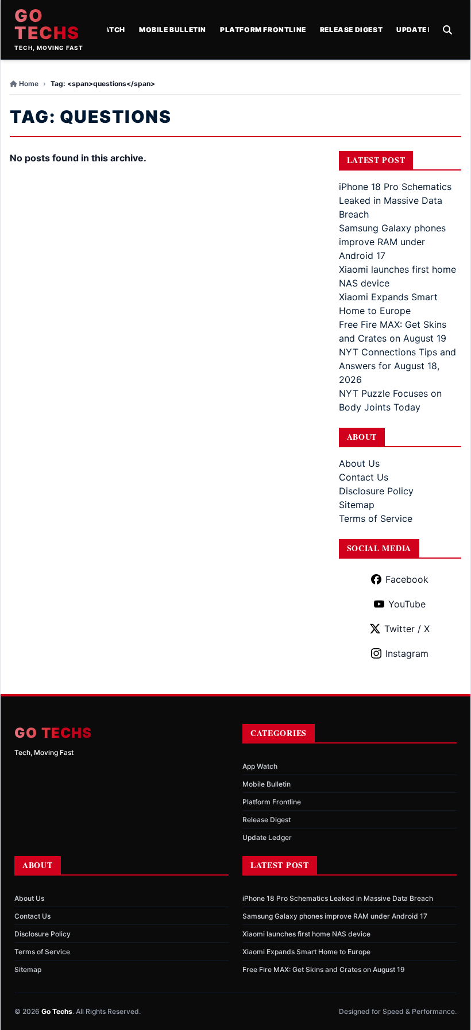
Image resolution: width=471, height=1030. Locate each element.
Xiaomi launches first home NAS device (306, 934)
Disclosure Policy (376, 491)
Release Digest (351, 29)
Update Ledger (426, 29)
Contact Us (363, 477)
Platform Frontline (263, 29)
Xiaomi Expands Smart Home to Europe (306, 951)
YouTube (407, 604)
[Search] (447, 30)
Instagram (406, 653)
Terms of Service (375, 518)
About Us (359, 463)
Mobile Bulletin (172, 29)
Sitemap (357, 504)
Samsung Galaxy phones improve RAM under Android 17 (392, 241)
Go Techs (47, 24)
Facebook (406, 579)
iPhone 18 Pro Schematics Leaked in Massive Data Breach (395, 200)
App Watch (259, 766)
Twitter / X (407, 628)
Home (28, 83)
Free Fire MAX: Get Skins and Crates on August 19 (323, 969)
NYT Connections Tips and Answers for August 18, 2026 (397, 365)
